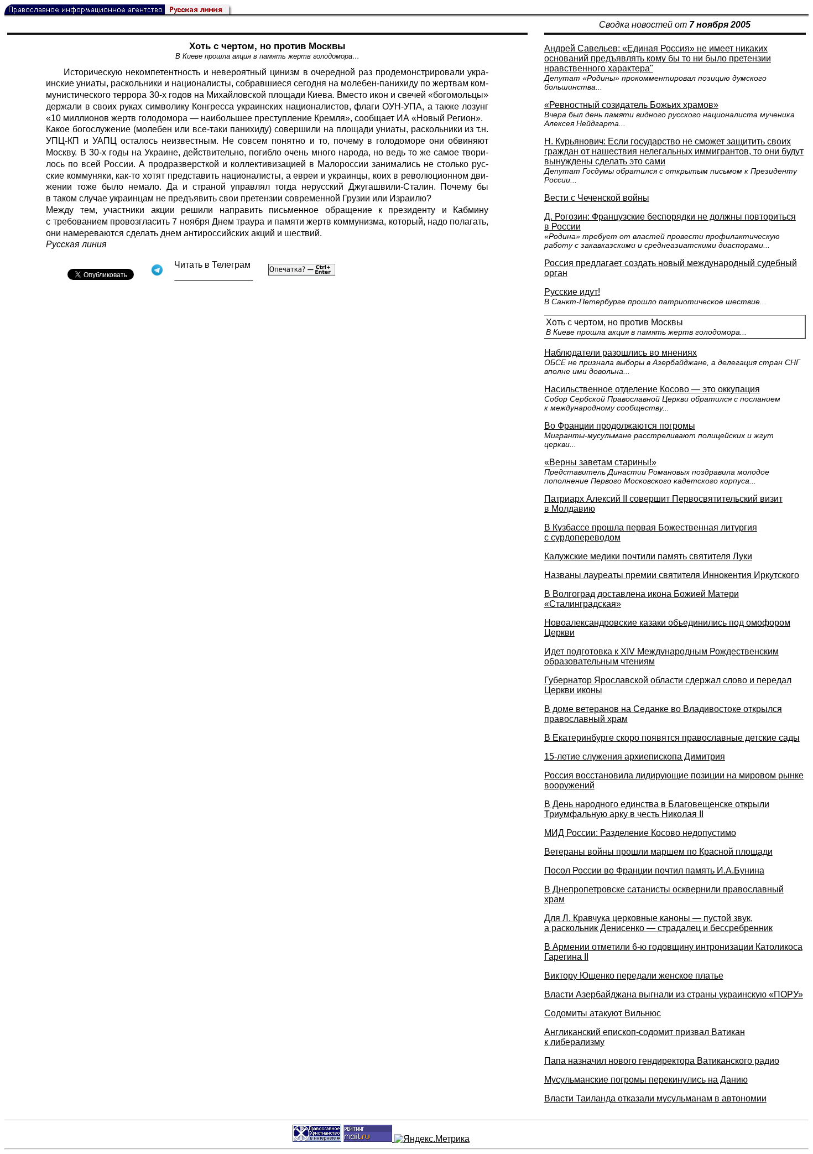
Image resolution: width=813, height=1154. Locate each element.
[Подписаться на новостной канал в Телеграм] (213, 277)
